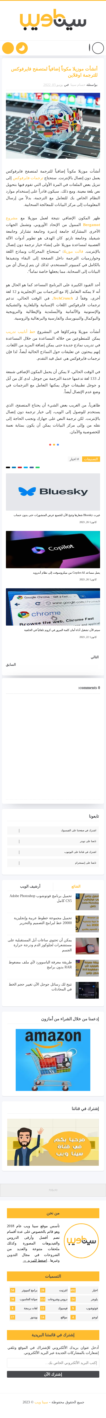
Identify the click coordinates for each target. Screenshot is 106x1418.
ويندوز (33, 1317)
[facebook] (80, 1409)
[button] (89, 48)
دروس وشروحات (57, 1299)
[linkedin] (45, 1409)
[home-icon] (98, 48)
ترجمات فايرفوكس (28, 178)
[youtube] (62, 1409)
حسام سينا (77, 85)
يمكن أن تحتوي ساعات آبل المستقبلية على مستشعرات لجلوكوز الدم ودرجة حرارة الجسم (40, 945)
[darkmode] (22, 48)
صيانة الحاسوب (28, 1299)
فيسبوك (62, 1308)
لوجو (95, 1317)
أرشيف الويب (30, 886)
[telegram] (36, 1409)
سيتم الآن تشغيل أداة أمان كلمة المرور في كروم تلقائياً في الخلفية (62, 629)
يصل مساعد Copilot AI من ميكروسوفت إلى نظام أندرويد (66, 572)
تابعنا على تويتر (88, 841)
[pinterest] (27, 1409)
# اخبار (74, 459)
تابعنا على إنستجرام (85, 862)
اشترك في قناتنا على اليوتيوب (80, 852)
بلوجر (94, 1299)
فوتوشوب (92, 1308)
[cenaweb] (22, 1402)
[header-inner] (53, 20)
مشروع (11, 218)
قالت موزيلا (73, 251)
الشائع (76, 886)
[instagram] (53, 1409)
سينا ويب (41, 1402)
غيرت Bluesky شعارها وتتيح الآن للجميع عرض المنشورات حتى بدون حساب (57, 515)
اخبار (95, 1290)
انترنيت (63, 1290)
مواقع (64, 1317)
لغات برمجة (30, 1308)
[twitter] (71, 1409)
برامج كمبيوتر (29, 1290)
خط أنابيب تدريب (20, 332)
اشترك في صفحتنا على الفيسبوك (78, 830)
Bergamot (91, 225)
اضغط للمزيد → (35, 1260)
